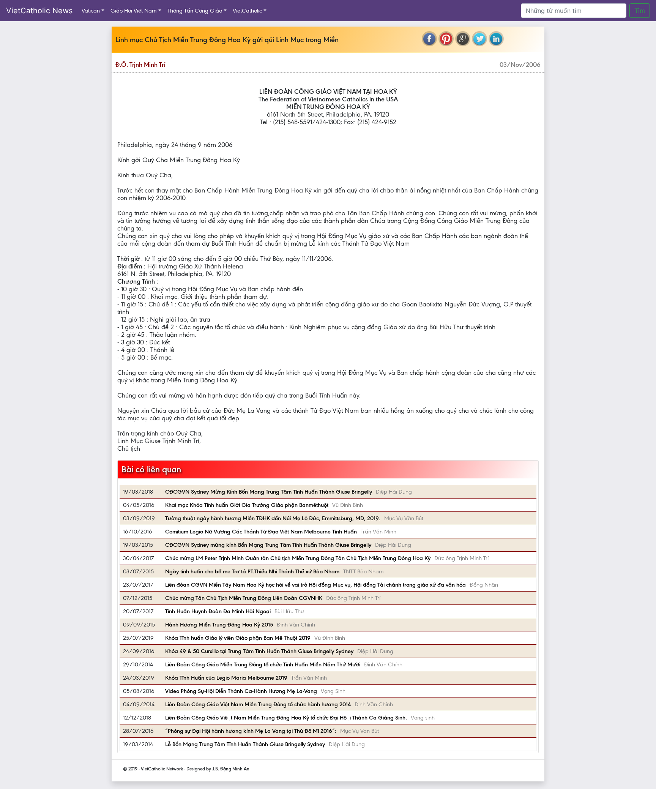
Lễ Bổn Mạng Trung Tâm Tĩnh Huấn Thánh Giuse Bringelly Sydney (245, 744)
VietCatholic (247, 10)
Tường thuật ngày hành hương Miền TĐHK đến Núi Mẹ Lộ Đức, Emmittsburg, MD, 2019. (272, 518)
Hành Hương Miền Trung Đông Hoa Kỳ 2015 (219, 624)
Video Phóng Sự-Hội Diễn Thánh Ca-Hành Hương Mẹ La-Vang (241, 691)
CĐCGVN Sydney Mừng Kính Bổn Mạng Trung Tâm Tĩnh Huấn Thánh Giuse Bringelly (268, 491)
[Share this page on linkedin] (496, 38)
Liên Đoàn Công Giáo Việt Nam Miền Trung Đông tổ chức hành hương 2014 (258, 704)
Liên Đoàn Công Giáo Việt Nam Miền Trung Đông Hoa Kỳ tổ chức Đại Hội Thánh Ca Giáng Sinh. (286, 717)
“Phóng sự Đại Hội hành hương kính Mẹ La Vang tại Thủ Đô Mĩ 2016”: (250, 730)
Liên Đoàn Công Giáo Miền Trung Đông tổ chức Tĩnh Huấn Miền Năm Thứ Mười (262, 664)
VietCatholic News (39, 10)
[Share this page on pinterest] (446, 38)
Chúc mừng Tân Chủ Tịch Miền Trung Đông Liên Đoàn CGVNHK (243, 598)
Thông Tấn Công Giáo (194, 10)
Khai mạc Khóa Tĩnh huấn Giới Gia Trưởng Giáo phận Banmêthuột (246, 505)
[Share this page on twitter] (479, 38)
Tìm (639, 10)
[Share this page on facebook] (429, 38)
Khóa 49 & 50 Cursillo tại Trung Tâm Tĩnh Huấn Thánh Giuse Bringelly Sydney (259, 651)
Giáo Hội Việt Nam (133, 10)
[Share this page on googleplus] (462, 38)
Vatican (91, 10)
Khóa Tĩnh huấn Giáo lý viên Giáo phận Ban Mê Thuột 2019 (238, 637)
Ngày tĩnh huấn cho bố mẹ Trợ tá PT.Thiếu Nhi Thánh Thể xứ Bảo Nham (252, 571)
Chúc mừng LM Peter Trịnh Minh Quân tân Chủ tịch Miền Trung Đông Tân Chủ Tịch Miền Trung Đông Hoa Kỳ (297, 558)
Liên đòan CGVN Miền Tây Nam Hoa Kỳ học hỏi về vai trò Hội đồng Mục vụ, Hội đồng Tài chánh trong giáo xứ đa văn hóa (315, 584)
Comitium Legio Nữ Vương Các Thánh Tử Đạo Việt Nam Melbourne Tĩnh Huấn (261, 531)
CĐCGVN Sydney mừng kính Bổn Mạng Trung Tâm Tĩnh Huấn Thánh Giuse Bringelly (268, 544)
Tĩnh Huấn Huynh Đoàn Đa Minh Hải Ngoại (218, 611)
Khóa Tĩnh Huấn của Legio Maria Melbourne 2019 (226, 677)
